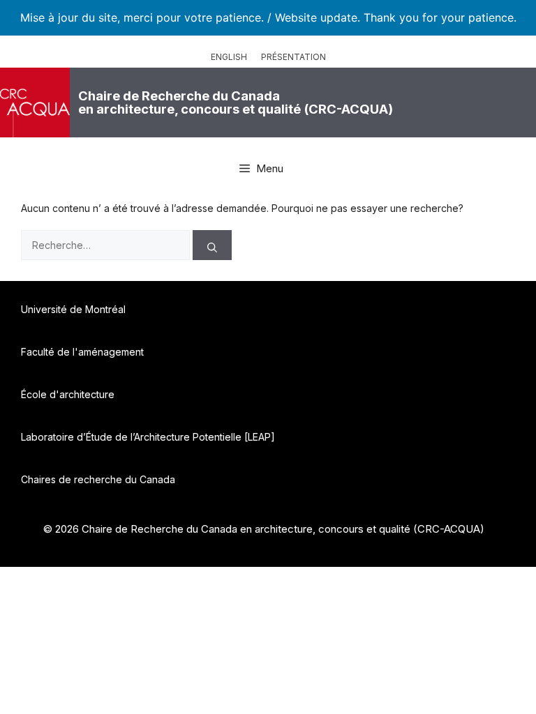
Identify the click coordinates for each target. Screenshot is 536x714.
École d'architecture (67, 394)
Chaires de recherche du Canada (98, 479)
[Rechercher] (212, 245)
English (229, 57)
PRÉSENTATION (293, 57)
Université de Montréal (73, 309)
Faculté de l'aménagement (82, 352)
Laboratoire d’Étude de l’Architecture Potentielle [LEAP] (148, 437)
